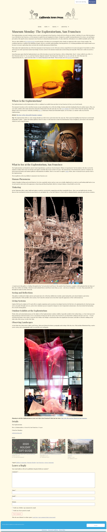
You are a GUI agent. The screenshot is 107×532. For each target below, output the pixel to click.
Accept (95, 525)
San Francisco (40, 462)
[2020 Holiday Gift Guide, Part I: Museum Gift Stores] (25, 446)
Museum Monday (31, 462)
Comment (15, 471)
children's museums (21, 462)
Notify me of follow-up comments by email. (24, 507)
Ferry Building (65, 108)
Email (14, 496)
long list (70, 57)
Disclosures (44, 530)
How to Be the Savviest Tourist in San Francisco (50, 454)
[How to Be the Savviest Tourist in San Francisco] (53, 446)
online (67, 171)
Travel (54, 26)
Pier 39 (40, 110)
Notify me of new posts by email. (21, 510)
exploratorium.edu (17, 433)
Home (39, 26)
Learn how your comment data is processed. (43, 517)
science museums (49, 462)
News (46, 26)
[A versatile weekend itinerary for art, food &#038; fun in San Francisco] (81, 446)
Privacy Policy (62, 530)
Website (14, 502)
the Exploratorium (30, 41)
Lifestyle (64, 26)
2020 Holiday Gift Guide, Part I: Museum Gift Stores (23, 454)
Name (14, 490)
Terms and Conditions (53, 530)
